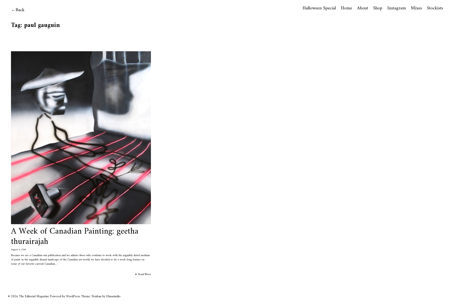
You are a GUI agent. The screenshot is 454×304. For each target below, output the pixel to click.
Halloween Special (319, 8)
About (362, 8)
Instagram (396, 8)
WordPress (73, 296)
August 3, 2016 (18, 249)
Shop (377, 8)
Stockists (435, 8)
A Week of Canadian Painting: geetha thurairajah (74, 236)
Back (20, 10)
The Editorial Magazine (34, 296)
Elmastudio (113, 296)
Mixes (416, 8)
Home (346, 8)
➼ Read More (143, 274)
